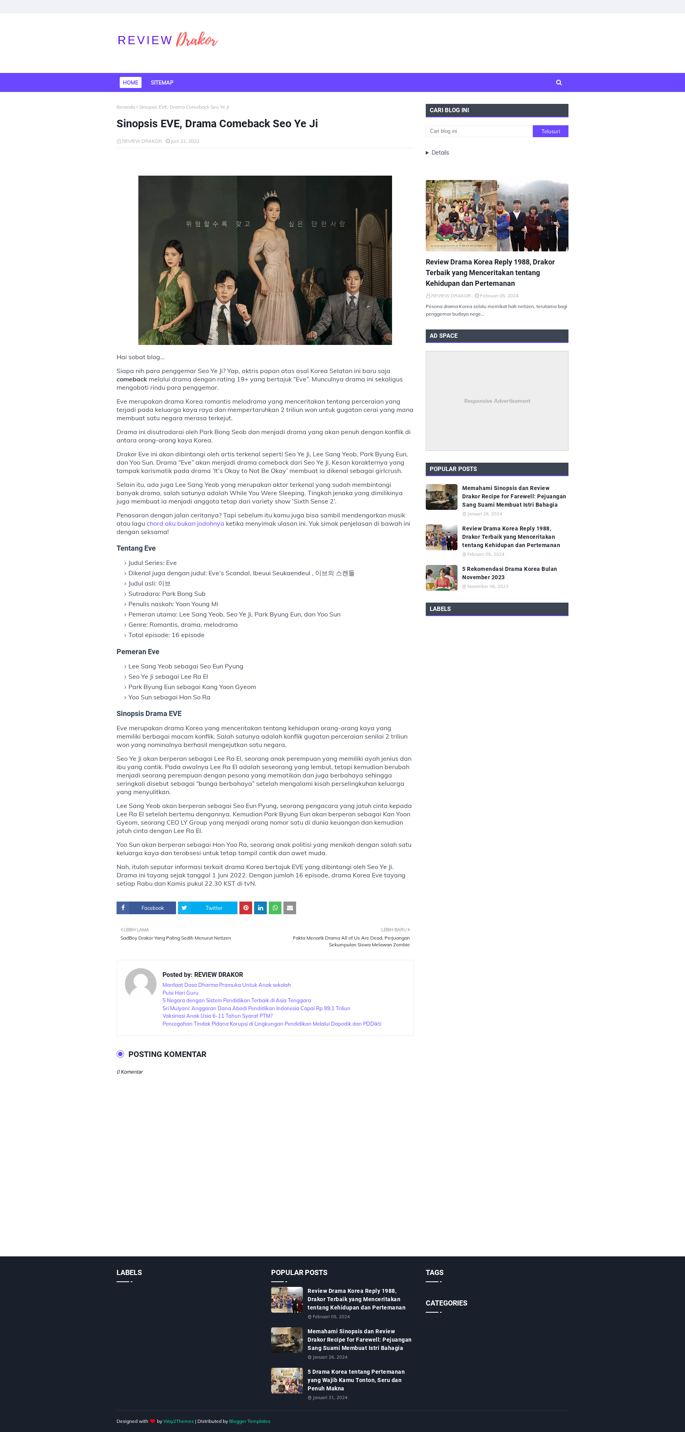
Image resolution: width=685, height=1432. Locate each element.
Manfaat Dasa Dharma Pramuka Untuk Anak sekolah (227, 985)
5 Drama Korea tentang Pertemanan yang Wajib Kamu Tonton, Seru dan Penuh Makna (356, 1380)
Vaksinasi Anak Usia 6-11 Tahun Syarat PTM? (218, 1016)
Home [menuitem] (130, 82)
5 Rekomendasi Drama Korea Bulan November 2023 (509, 573)
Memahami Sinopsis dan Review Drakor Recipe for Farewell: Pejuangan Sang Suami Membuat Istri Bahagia (514, 496)
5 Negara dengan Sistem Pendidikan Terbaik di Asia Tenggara (237, 1000)
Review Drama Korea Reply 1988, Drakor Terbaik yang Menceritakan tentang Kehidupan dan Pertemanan (490, 272)
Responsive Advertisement (497, 401)
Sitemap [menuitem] (162, 82)
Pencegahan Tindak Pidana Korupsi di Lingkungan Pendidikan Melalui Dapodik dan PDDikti (272, 1023)
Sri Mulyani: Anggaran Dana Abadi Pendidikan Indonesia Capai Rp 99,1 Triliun (256, 1008)
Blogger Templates (249, 1421)
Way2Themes (178, 1421)
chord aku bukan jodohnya (185, 523)
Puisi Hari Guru (181, 993)
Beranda (126, 107)
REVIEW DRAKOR (142, 141)
